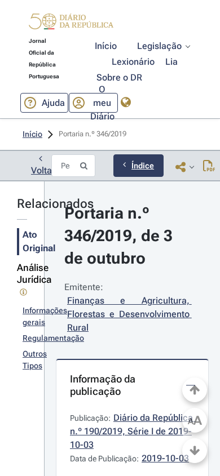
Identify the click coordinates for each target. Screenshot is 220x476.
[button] (71, 23)
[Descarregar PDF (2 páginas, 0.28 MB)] (209, 166)
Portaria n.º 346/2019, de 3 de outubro (120, 236)
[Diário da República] (71, 24)
